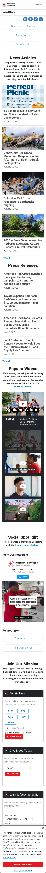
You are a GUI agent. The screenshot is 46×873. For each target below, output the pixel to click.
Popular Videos (23, 35)
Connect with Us (23, 638)
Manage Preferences (23, 870)
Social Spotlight (23, 44)
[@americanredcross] (10, 563)
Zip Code (7, 823)
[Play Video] (23, 404)
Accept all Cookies (23, 864)
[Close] (43, 828)
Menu (40, 4)
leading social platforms (27, 545)
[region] (23, 849)
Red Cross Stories (23, 647)
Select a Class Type (10, 815)
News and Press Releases (23, 26)
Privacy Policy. (9, 857)
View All (6, 257)
